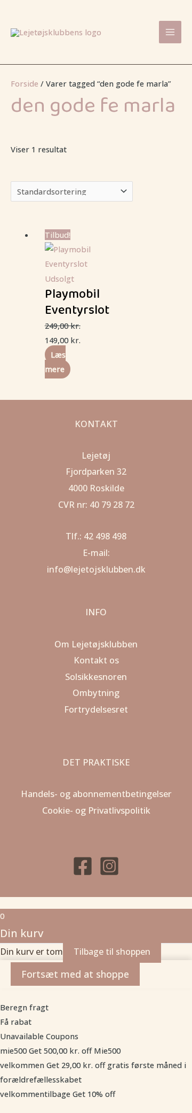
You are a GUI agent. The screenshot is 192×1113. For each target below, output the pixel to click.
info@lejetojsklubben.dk (96, 569)
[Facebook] (83, 866)
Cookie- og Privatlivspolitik (96, 810)
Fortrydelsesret (96, 709)
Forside (24, 83)
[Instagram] (109, 866)
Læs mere (55, 361)
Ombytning (96, 692)
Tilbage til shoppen (112, 951)
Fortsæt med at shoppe (75, 974)
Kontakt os (96, 660)
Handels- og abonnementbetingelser (96, 793)
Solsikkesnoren (96, 676)
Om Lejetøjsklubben (96, 644)
